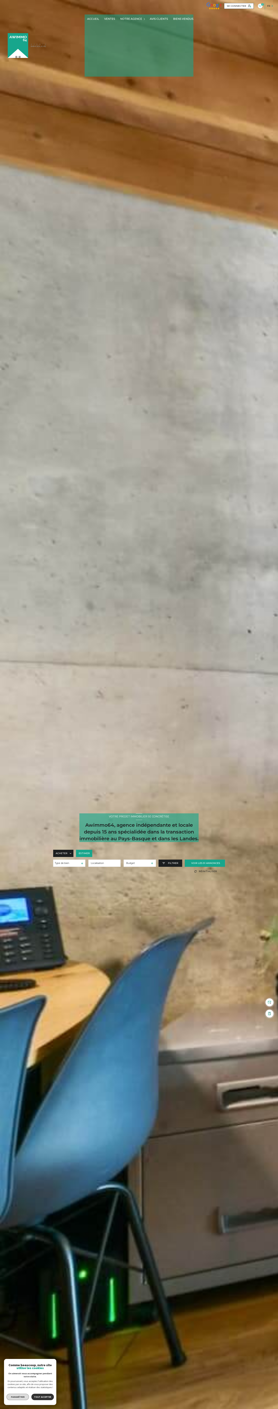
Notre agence (131, 19)
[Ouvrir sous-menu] (145, 19)
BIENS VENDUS (183, 19)
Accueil (93, 19)
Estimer (84, 853)
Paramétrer (18, 1396)
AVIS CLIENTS (159, 19)
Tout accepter (42, 1396)
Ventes (109, 19)
